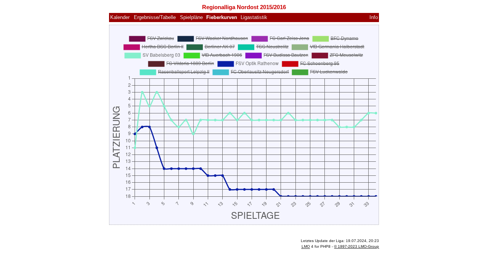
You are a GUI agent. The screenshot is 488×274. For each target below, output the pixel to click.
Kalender (120, 17)
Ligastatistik (254, 17)
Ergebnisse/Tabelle (155, 17)
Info (373, 17)
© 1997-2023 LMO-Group (356, 246)
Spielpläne (191, 17)
